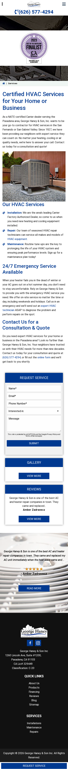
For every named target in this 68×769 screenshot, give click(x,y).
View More (34, 475)
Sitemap (34, 704)
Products (34, 687)
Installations (34, 723)
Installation (14, 212)
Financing (34, 691)
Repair (11, 230)
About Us (34, 683)
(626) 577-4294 (35, 12)
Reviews (34, 696)
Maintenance (15, 244)
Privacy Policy (52, 434)
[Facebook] (30, 643)
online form (44, 357)
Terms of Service (32, 436)
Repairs (34, 731)
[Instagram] (38, 643)
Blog (34, 700)
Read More (34, 588)
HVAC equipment (17, 239)
